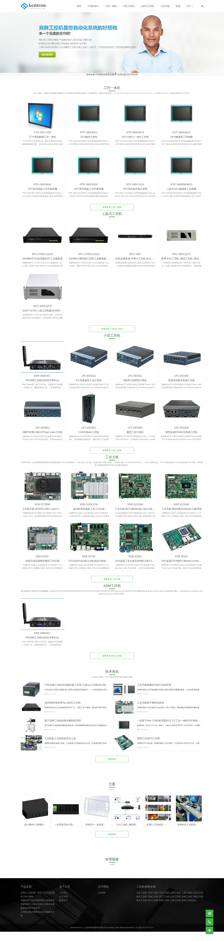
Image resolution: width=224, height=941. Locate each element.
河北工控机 (164, 890)
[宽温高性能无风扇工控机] (181, 354)
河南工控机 (186, 894)
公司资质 (63, 894)
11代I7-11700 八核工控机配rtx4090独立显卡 (46, 308)
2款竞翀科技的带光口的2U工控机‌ (62, 700)
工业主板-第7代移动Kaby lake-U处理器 (136, 506)
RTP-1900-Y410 (135, 182)
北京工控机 (141, 890)
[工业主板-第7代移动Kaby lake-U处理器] (135, 483)
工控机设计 (93, 6)
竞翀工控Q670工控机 (148, 736)
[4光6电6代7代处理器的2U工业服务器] (42, 232)
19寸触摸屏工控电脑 (181, 134)
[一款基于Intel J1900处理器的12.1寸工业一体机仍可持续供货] (124, 722)
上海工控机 (186, 890)
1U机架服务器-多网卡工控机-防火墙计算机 (138, 256)
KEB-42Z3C (42, 554)
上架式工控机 (147, 6)
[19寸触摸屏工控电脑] (181, 111)
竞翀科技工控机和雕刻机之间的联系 (38, 898)
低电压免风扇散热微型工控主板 (42, 558)
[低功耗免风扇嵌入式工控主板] (89, 483)
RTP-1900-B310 (89, 182)
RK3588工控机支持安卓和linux (42, 378)
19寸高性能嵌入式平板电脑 (89, 186)
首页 (78, 6)
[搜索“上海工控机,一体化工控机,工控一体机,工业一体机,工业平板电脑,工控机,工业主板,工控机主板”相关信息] (202, 6)
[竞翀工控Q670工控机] (124, 740)
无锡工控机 (153, 894)
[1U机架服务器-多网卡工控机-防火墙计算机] (135, 232)
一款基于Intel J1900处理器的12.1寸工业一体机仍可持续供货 (169, 718)
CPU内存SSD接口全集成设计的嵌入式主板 (92, 558)
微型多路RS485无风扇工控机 (181, 429)
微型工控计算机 (135, 429)
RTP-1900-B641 (42, 182)
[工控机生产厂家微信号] (209, 913)
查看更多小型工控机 (112, 448)
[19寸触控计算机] (89, 111)
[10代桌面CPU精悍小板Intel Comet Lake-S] (181, 535)
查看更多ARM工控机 (112, 653)
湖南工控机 (198, 894)
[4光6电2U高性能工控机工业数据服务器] (89, 232)
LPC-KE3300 (135, 425)
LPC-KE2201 (89, 425)
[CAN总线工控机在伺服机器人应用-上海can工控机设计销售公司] (31, 687)
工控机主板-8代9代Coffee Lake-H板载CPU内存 (48, 506)
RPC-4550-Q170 (181, 251)
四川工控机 (153, 898)
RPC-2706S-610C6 (89, 251)
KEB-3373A (88, 554)
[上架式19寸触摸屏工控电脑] (181, 163)
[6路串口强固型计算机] (135, 354)
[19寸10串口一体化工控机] (135, 111)
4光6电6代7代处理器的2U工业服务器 (42, 256)
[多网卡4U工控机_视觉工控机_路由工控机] (181, 232)
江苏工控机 (198, 890)
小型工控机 (128, 6)
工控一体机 (110, 6)
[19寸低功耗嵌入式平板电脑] (42, 163)
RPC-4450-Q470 (42, 303)
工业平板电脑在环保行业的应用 (154, 682)
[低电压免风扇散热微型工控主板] (42, 535)
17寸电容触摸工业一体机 (42, 134)
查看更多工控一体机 (112, 204)
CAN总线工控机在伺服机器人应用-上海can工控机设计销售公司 (78, 682)
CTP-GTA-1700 (42, 130)
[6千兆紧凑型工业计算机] (89, 354)
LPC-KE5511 (135, 373)
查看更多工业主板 (112, 576)
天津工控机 (153, 890)
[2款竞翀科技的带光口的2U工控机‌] (31, 704)
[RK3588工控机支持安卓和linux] (42, 354)
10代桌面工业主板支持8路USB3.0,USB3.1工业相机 (143, 558)
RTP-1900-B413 (135, 130)
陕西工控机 (164, 898)
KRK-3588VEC (42, 373)
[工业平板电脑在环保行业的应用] (124, 687)
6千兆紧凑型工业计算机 (89, 378)
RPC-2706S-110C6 (42, 251)
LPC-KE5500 (181, 373)
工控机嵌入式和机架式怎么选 (60, 736)
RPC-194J (135, 251)
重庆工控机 (141, 898)
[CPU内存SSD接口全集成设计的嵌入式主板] (89, 535)
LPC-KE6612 (42, 425)
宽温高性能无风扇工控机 (181, 378)
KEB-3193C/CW (89, 502)
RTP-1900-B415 (181, 130)
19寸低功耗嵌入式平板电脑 (42, 186)
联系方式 (63, 898)
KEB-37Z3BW (42, 502)
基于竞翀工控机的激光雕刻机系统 (62, 718)
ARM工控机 (112, 583)
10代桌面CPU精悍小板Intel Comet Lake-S (184, 558)
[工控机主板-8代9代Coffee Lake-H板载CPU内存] (42, 483)
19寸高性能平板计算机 (135, 186)
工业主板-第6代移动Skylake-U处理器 (181, 506)
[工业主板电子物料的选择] (124, 704)
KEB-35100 (181, 554)
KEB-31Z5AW (135, 502)
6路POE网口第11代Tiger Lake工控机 (42, 429)
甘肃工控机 (175, 898)
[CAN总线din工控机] (89, 406)
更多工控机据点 (188, 898)
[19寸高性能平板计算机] (135, 163)
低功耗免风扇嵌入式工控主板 (89, 506)
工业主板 (164, 6)
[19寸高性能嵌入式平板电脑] (89, 163)
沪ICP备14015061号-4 (144, 925)
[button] (220, 43)
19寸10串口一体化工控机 (135, 134)
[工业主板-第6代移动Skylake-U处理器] (181, 483)
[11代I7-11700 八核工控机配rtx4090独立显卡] (42, 284)
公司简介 (63, 890)
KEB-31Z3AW (181, 502)
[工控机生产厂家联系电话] (209, 922)
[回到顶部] (209, 930)
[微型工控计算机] (135, 406)
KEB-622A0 (135, 554)
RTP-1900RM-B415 (181, 182)
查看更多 (112, 756)
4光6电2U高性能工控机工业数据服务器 (90, 256)
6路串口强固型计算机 (135, 378)
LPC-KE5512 (89, 373)
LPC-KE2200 (181, 425)
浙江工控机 (164, 894)
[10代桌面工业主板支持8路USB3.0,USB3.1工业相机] (135, 535)
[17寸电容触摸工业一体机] (42, 111)
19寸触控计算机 (89, 134)
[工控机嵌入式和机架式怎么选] (31, 740)
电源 (178, 6)
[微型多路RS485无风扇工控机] (181, 406)
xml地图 (101, 890)
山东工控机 (175, 894)
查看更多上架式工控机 (112, 326)
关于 (189, 6)
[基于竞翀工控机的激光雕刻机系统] (31, 722)
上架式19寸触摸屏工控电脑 (181, 186)
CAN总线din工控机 (88, 429)
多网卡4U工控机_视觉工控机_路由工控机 (183, 256)
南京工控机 (141, 894)
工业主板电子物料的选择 (150, 700)
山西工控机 (175, 890)
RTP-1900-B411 (89, 130)
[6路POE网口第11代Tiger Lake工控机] (42, 406)
